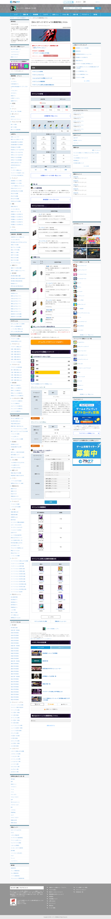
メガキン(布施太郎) (15, 835)
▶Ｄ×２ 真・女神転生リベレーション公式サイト (41, 638)
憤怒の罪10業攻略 (15, 691)
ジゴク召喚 (13, 609)
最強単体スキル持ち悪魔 (16, 313)
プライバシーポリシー (81, 889)
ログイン (98, 2)
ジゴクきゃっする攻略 (15, 753)
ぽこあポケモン (80, 342)
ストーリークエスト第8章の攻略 (18, 568)
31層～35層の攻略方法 (16, 351)
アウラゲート (85, 14)
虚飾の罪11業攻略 (15, 666)
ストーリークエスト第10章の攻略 (18, 573)
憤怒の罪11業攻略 (15, 694)
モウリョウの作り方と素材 (41, 621)
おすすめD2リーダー (15, 545)
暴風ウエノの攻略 (14, 252)
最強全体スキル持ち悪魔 (16, 316)
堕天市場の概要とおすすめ (16, 542)
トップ (15, 14)
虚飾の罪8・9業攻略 (15, 661)
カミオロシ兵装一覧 (15, 209)
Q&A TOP (75, 137)
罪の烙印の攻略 (14, 627)
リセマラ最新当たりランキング (17, 185)
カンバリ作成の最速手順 (16, 535)
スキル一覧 (65, 14)
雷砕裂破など (76, 160)
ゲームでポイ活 (67, 2)
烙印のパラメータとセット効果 (17, 457)
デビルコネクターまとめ (16, 498)
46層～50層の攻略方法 (16, 359)
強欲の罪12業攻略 (15, 684)
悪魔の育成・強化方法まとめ (17, 426)
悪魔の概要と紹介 (14, 511)
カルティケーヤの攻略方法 (16, 406)
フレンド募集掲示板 (15, 870)
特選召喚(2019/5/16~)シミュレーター (84, 54)
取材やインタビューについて (56, 892)
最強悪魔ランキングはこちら (51, 199)
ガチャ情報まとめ (14, 615)
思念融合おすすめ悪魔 (15, 147)
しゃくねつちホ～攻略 (15, 761)
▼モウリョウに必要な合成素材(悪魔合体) (43, 84)
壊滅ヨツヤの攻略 (14, 244)
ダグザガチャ (14, 93)
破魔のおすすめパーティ (16, 308)
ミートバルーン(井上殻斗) (16, 853)
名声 (12, 799)
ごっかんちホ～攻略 (15, 756)
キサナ (12, 855)
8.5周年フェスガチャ (15, 98)
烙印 (12, 781)
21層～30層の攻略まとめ (16, 375)
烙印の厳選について (15, 454)
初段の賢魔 (49, 309)
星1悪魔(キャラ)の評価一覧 (17, 224)
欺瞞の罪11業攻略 (15, 650)
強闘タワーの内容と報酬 (16, 267)
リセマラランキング (15, 51)
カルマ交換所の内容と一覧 (16, 540)
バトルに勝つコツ (14, 436)
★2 (36, 169)
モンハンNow (80, 300)
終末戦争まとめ (14, 293)
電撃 (51, 127)
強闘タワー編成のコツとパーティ (18, 270)
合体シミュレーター (15, 136)
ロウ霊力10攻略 (14, 738)
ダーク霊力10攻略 (15, 722)
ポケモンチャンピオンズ (83, 346)
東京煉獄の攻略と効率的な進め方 (18, 278)
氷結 (45, 127)
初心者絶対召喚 (14, 597)
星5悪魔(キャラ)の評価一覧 (17, 214)
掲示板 (95, 14)
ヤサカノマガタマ (14, 797)
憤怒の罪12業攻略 (15, 697)
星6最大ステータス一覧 (16, 211)
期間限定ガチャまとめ (15, 617)
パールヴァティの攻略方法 (16, 400)
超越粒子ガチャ (14, 100)
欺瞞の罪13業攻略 (15, 655)
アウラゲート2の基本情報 (16, 367)
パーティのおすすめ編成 (16, 480)
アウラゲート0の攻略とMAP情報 (41, 53)
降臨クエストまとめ (15, 550)
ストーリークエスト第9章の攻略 (18, 571)
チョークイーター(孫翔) (16, 842)
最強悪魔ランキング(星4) (16, 183)
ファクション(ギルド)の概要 (17, 439)
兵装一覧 (75, 14)
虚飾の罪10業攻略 (15, 663)
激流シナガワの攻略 (15, 249)
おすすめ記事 (41, 647)
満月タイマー (14, 167)
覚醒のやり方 (14, 491)
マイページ (75, 143)
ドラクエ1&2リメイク (82, 355)
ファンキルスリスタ (81, 274)
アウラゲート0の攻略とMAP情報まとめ (84, 63)
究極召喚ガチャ (14, 607)
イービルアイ (50, 283)
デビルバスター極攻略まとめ (17, 547)
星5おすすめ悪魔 (14, 193)
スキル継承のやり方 (15, 465)
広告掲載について (53, 898)
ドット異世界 (80, 308)
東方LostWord (80, 325)
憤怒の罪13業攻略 (15, 699)
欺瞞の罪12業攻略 (15, 653)
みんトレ (79, 282)
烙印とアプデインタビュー (40, 47)
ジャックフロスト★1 (60, 599)
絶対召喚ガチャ (14, 604)
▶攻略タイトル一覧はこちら (86, 335)
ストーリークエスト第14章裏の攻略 (18, 589)
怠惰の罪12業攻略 (15, 637)
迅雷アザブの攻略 (14, 255)
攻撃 (66, 169)
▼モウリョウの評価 (37, 71)
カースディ (49, 300)
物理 (34, 127)
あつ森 (78, 372)
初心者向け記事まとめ (15, 421)
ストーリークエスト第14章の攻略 (18, 586)
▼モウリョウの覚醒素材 (38, 81)
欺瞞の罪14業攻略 (15, 658)
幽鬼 (46, 169)
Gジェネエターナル (81, 278)
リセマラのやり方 (14, 54)
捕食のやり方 (14, 488)
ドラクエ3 (79, 381)
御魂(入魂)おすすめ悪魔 (16, 472)
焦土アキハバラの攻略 (15, 247)
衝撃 (56, 127)
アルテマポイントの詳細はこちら (87, 433)
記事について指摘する (51, 709)
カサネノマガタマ (14, 817)
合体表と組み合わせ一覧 (16, 162)
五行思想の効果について (78, 163)
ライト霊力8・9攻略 (15, 712)
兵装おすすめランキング (16, 188)
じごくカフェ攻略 (14, 764)
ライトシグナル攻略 (15, 710)
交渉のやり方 (14, 532)
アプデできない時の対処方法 (17, 175)
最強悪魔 (35, 14)
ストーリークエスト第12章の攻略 (18, 578)
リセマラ (45, 14)
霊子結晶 (13, 779)
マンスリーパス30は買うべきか (17, 172)
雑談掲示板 (13, 868)
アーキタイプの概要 (15, 504)
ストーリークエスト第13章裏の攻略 (18, 584)
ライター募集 (52, 907)
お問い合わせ (52, 901)
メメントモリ (80, 330)
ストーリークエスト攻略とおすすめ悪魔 (19, 560)
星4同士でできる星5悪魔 (16, 157)
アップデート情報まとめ (16, 170)
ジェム (12, 791)
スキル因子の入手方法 (15, 467)
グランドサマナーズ (81, 321)
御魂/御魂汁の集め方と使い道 (17, 475)
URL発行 (52, 704)
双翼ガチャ (13, 95)
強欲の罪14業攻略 (15, 689)
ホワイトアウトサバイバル (83, 313)
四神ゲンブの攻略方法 (15, 390)
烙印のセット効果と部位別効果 (17, 452)
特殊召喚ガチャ (14, 602)
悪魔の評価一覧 (14, 206)
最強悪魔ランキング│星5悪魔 (82, 48)
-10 (57, 462)
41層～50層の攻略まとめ (16, 380)
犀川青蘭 (13, 850)
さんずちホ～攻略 (14, 769)
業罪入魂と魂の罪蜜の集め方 (17, 286)
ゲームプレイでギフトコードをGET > (50, 342)
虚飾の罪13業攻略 (15, 671)
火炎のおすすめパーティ (16, 298)
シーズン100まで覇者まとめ (17, 328)
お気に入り (65, 704)
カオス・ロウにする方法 (16, 524)
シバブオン (42, 227)
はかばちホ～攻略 (14, 771)
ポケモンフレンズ (81, 304)
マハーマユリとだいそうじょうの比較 (19, 428)
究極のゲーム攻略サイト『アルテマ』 (58, 887)
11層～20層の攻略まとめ (16, 372)
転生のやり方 (14, 493)
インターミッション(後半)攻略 (17, 566)
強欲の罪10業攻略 (15, 679)
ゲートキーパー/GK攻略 (16, 362)
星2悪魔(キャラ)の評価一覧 (17, 221)
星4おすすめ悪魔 (14, 196)
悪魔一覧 (25, 14)
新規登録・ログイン (77, 140)
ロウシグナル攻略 (14, 733)
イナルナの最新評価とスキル (82, 74)
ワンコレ (79, 317)
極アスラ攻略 (14, 127)
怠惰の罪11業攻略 (15, 635)
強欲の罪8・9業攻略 (15, 676)
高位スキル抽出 (14, 612)
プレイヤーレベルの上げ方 (16, 527)
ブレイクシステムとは (15, 262)
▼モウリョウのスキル (38, 74)
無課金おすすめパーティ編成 (17, 483)
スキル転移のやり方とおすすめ (17, 462)
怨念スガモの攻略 (14, 260)
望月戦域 (13, 116)
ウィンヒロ (79, 291)
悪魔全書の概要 (14, 514)
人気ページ (60, 647)
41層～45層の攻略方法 (16, 356)
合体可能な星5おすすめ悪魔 (17, 190)
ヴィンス (13, 858)
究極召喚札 (13, 812)
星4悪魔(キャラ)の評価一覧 (17, 216)
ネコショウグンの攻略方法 (16, 408)
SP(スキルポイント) (15, 802)
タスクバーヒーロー (81, 350)
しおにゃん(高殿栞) (15, 845)
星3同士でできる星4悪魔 (16, 159)
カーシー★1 (60, 571)
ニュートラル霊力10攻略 (16, 730)
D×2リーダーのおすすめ (16, 830)
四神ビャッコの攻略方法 (16, 387)
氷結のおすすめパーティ (16, 301)
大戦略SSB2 (80, 389)
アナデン (79, 287)
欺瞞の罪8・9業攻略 (15, 645)
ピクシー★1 (60, 590)
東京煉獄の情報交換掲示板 (16, 280)
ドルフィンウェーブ (81, 270)
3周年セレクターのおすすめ (17, 152)
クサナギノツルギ (14, 804)
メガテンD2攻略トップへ (52, 628)
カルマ (12, 815)
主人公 (12, 832)
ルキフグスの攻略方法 (15, 411)
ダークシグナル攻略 (15, 717)
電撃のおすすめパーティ (16, 303)
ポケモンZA (80, 363)
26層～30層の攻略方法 (16, 349)
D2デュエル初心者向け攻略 (17, 331)
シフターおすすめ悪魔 (15, 506)
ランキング (97, 150)
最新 (93, 150)
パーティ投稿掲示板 (15, 875)
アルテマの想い (52, 889)
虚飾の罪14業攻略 (15, 673)
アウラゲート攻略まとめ (16, 346)
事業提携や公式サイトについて (56, 894)
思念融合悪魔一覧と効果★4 (17, 144)
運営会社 (51, 905)
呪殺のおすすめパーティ (16, 311)
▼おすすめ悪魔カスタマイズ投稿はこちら (41, 384)
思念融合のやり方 (14, 444)
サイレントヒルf (81, 376)
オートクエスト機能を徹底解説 (17, 522)
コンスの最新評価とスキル (81, 71)
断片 (12, 807)
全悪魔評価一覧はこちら (51, 116)
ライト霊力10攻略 (15, 715)
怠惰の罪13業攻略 (15, 640)
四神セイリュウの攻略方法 (16, 393)
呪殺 (68, 127)
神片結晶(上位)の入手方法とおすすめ (19, 242)
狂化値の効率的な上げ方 (16, 341)
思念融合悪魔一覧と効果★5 (17, 142)
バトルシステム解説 (15, 433)
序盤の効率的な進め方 (15, 423)
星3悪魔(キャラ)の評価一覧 (17, 219)
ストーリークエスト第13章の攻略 (18, 581)
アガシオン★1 (41, 609)
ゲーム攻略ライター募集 (81, 887)
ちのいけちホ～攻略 (15, 766)
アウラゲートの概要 (15, 338)
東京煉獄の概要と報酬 (15, 275)
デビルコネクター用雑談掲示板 (17, 878)
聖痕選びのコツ (14, 283)
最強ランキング (14, 56)
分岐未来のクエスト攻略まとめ (17, 237)
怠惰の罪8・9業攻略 (15, 630)
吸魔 (48, 266)
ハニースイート (14, 860)
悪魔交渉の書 (14, 820)
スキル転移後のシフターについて (80, 157)
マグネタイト (14, 786)
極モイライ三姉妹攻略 (15, 129)
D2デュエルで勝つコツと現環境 (17, 323)
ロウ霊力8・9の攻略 (15, 735)
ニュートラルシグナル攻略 (16, 725)
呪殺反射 (49, 317)
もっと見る (87, 81)
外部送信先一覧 (79, 892)
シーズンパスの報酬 (15, 555)
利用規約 (51, 896)
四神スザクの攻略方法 (15, 385)
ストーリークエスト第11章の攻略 (18, 576)
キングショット (80, 295)
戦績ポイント (14, 784)
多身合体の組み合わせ (15, 165)
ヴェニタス (75, 155)
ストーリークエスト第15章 (16, 591)
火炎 (39, 127)
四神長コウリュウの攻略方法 (17, 395)
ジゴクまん (13, 809)
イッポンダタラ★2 (60, 609)
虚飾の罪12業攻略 (15, 668)
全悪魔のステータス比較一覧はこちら (51, 175)
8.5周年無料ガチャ (15, 83)
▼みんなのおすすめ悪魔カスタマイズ (42, 78)
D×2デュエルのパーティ (78, 113)
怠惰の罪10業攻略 (15, 632)
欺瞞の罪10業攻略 (15, 648)
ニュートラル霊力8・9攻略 (16, 727)
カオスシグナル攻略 (15, 740)
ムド (41, 214)
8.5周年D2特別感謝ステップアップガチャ (19, 87)
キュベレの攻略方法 (15, 403)
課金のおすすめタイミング (16, 537)
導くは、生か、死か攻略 (16, 111)
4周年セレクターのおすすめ (17, 154)
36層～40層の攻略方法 (16, 354)
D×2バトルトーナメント (16, 119)
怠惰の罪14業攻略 (15, 643)
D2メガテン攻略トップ (16, 49)
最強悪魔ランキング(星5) (16, 180)
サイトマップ (52, 903)
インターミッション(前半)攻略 (17, 563)
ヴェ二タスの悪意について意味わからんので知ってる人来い (86, 152)
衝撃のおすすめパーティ (16, 306)
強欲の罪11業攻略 (15, 681)
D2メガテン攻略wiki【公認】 (27, 8)
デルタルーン (80, 385)
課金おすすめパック (15, 553)
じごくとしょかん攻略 (15, 758)
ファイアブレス (43, 241)
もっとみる (86, 166)
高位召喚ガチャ (14, 599)
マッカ (12, 789)
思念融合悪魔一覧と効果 (16, 446)
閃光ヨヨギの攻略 (14, 257)
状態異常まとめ (14, 517)
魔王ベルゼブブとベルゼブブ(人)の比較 (19, 431)
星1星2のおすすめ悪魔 (15, 201)
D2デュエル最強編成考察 (16, 326)
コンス (12, 106)
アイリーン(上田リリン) (16, 840)
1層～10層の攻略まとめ (16, 369)
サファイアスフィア (81, 265)
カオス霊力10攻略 (15, 745)
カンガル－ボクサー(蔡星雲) (17, 847)
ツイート (38, 704)
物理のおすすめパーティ (16, 295)
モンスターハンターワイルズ (84, 368)
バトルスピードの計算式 (16, 530)
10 (54, 462)
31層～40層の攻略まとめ (16, 377)
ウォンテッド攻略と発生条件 (17, 707)
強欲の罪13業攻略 (15, 686)
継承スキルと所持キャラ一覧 (17, 139)
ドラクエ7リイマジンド (82, 359)
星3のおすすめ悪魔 (15, 198)
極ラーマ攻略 (14, 124)
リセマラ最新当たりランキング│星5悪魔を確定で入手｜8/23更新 (87, 67)
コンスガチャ (14, 81)
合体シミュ (55, 14)
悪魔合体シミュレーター (60, 621)
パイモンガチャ (14, 90)
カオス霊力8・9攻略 (15, 743)
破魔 (62, 127)
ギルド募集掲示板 (14, 873)
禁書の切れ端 (14, 822)
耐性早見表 (13, 519)
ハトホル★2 (41, 571)
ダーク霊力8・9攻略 (15, 720)
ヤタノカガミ (14, 794)
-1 (62, 462)
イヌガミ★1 (60, 581)
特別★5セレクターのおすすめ (17, 149)
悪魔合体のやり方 (14, 496)
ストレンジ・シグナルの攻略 (17, 704)
